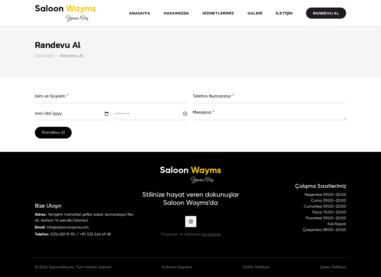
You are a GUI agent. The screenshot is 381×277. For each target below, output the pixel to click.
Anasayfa (139, 13)
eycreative (211, 234)
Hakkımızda (176, 13)
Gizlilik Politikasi (255, 267)
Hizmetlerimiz (218, 13)
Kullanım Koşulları (177, 267)
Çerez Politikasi (333, 267)
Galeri (254, 13)
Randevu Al (326, 13)
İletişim (284, 13)
